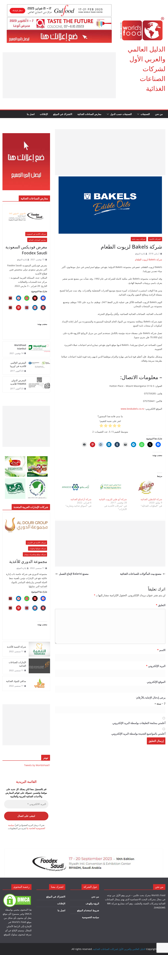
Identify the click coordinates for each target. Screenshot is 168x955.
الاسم (161, 650)
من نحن (159, 114)
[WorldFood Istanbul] (39, 349)
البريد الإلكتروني (155, 666)
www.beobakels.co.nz (132, 408)
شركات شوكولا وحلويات (37, 548)
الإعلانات (44, 114)
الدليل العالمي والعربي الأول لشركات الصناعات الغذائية (146, 68)
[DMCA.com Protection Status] (17, 895)
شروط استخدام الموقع (88, 910)
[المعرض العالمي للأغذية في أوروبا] (39, 367)
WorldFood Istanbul (20, 347)
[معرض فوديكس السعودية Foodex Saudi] (26, 216)
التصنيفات (145, 114)
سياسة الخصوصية (90, 917)
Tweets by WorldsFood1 (37, 765)
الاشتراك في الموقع (62, 114)
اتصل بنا (31, 114)
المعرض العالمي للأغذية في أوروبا (18, 364)
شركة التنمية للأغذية (16, 646)
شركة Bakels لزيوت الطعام (148, 259)
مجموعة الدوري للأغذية (28, 561)
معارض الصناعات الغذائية (89, 114)
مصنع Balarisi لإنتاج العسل (74, 574)
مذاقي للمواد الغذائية (16, 681)
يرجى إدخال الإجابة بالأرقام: (150, 697)
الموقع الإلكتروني (156, 682)
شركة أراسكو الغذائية (81, 499)
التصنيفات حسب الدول (121, 114)
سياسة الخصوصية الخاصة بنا (26, 827)
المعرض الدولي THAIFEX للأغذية (18, 382)
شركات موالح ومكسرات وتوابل (35, 554)
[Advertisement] (59, 75)
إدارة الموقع (140, 253)
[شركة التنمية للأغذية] (39, 649)
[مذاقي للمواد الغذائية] (39, 683)
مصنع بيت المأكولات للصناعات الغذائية (140, 574)
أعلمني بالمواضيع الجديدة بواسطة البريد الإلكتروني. (138, 733)
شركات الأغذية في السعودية (36, 234)
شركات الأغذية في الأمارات (36, 542)
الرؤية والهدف (92, 903)
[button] (139, 114)
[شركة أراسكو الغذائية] (75, 488)
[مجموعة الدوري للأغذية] (26, 525)
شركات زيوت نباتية (138, 239)
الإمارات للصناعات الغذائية (17, 664)
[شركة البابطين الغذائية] (146, 488)
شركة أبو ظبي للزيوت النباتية (113, 499)
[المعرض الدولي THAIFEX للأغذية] (39, 384)
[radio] (119, 426)
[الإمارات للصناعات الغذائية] (39, 666)
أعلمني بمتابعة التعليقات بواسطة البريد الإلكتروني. (138, 723)
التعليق (160, 605)
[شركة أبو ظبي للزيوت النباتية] (111, 488)
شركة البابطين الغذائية (151, 499)
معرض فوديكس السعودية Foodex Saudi (26, 249)
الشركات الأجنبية (155, 239)
